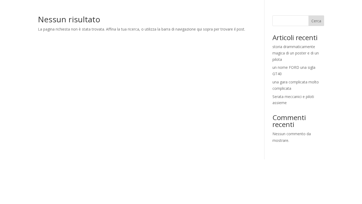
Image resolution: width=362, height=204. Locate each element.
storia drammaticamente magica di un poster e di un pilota (295, 53)
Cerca (316, 20)
